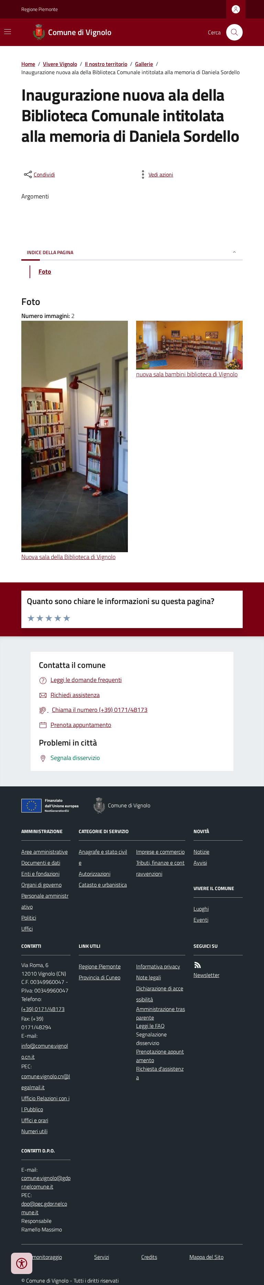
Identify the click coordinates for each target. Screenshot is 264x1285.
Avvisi (200, 862)
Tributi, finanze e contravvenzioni (160, 868)
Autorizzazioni (94, 873)
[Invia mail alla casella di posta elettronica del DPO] (45, 1182)
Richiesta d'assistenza (160, 1073)
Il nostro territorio (106, 64)
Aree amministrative (44, 852)
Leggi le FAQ (150, 1026)
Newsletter (206, 975)
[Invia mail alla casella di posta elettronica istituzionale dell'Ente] (45, 1051)
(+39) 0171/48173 (43, 1009)
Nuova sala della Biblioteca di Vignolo (68, 556)
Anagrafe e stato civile (103, 857)
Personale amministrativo (44, 901)
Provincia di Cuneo (99, 977)
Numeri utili (34, 1131)
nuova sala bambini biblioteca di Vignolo (187, 374)
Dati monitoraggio (41, 1257)
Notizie (201, 852)
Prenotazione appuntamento (160, 1055)
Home (28, 64)
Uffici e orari (34, 1120)
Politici (28, 917)
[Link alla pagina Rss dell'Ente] (198, 965)
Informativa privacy (158, 966)
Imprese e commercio (160, 852)
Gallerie (144, 64)
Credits (149, 1257)
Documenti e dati (40, 862)
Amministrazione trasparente (160, 1013)
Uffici (27, 928)
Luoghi (201, 909)
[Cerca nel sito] (232, 32)
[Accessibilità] (21, 1263)
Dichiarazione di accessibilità (159, 993)
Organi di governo (41, 884)
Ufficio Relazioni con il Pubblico (45, 1103)
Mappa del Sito (206, 1257)
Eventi (201, 920)
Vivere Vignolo (60, 64)
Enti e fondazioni (40, 873)
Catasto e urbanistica (103, 884)
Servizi (101, 1257)
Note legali (148, 977)
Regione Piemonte (39, 9)
